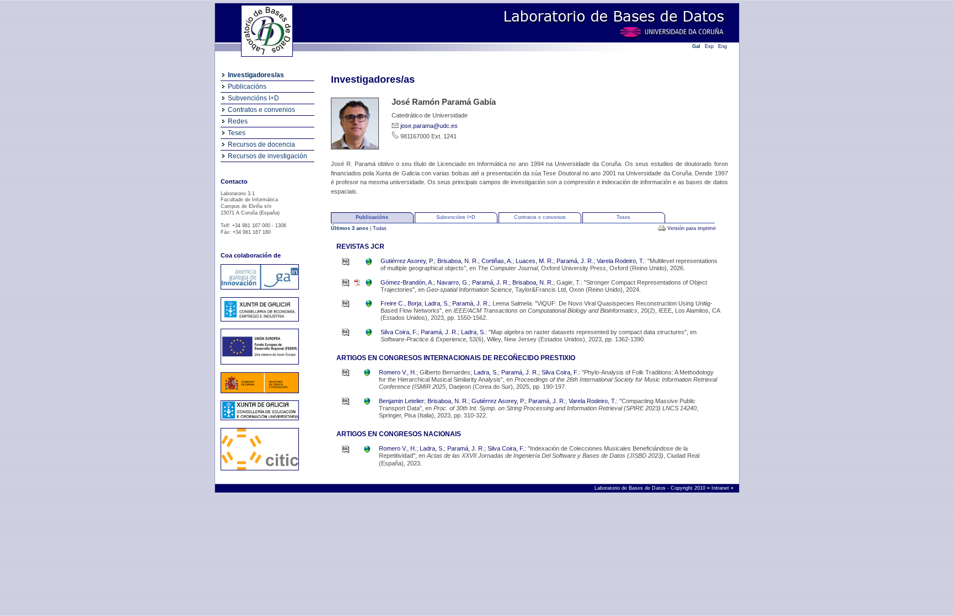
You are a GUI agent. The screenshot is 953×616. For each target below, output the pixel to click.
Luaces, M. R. (534, 261)
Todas (380, 228)
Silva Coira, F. (399, 332)
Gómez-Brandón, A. (407, 282)
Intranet (721, 488)
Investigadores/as (256, 75)
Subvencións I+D (253, 98)
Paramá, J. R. (574, 261)
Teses (236, 133)
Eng (722, 46)
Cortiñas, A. (496, 261)
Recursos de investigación (267, 156)
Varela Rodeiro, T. (620, 261)
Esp (709, 46)
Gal (696, 46)
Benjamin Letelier (401, 401)
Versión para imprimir (691, 228)
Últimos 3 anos (350, 228)
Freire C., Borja (401, 303)
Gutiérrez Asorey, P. (407, 261)
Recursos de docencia (261, 144)
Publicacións (247, 86)
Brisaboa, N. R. (457, 261)
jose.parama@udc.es (429, 125)
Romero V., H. (397, 372)
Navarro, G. (453, 282)
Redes (238, 121)
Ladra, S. (437, 303)
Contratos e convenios (261, 110)
